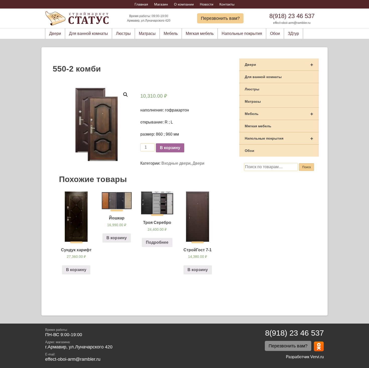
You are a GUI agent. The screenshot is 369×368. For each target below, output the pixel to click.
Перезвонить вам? (220, 18)
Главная (141, 4)
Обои (275, 33)
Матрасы (147, 33)
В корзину (170, 148)
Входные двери (176, 163)
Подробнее (157, 242)
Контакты (226, 4)
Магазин (161, 4)
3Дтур (293, 33)
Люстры (123, 33)
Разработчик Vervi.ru (305, 357)
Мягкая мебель (200, 33)
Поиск (306, 167)
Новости (206, 4)
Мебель (171, 33)
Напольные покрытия (242, 33)
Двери (55, 33)
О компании (184, 4)
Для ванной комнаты (88, 33)
